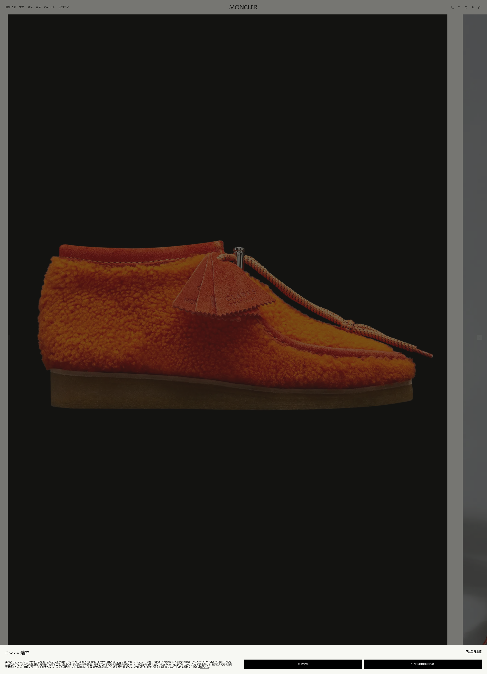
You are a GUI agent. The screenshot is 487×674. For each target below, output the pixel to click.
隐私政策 (204, 667)
